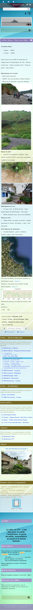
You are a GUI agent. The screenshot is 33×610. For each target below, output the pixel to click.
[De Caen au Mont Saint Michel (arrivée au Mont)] (16, 21)
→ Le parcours (7, 353)
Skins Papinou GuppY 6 (11, 606)
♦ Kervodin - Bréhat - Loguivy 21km (13, 361)
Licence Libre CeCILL (22, 606)
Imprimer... (22, 332)
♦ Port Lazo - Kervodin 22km (11, 359)
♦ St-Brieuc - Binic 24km (10, 355)
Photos (16, 444)
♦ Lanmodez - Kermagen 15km (12, 364)
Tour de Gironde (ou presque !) (16, 448)
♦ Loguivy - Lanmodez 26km (11, 363)
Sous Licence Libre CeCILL (24, 605)
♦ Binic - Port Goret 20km (10, 356)
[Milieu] (8, 2)
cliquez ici (18, 281)
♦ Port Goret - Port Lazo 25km (13, 358)
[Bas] (13, 2)
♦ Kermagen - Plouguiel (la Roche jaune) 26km (16, 366)
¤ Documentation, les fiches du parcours (14, 368)
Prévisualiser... (11, 332)
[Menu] (29, 13)
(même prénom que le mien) (17, 592)
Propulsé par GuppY (6, 605)
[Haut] (3, 2)
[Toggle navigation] (29, 30)
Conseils (16, 428)
